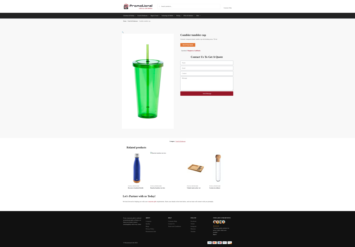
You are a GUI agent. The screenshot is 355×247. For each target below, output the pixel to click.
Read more (137, 191)
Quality (148, 224)
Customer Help (228, 8)
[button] (123, 32)
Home (124, 21)
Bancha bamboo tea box (157, 188)
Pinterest (193, 229)
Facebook (193, 221)
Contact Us (171, 224)
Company (148, 221)
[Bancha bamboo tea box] (166, 168)
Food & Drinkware (133, 21)
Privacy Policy (150, 229)
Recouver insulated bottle (135, 188)
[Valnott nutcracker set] (196, 168)
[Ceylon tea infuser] (218, 168)
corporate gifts (152, 201)
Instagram (193, 226)
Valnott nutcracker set (193, 188)
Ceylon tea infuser (214, 188)
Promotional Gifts (151, 231)
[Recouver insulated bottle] (137, 168)
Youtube (193, 231)
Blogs (147, 226)
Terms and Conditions (174, 226)
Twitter (193, 224)
